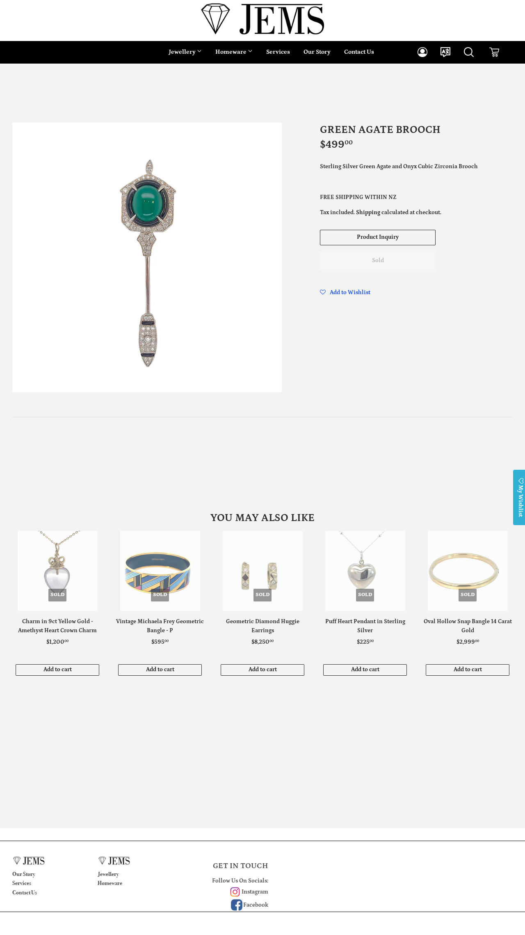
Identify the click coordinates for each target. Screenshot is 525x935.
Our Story (317, 51)
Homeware (231, 51)
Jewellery (183, 51)
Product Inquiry (378, 237)
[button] (345, 292)
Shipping (368, 212)
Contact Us (359, 51)
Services (278, 51)
